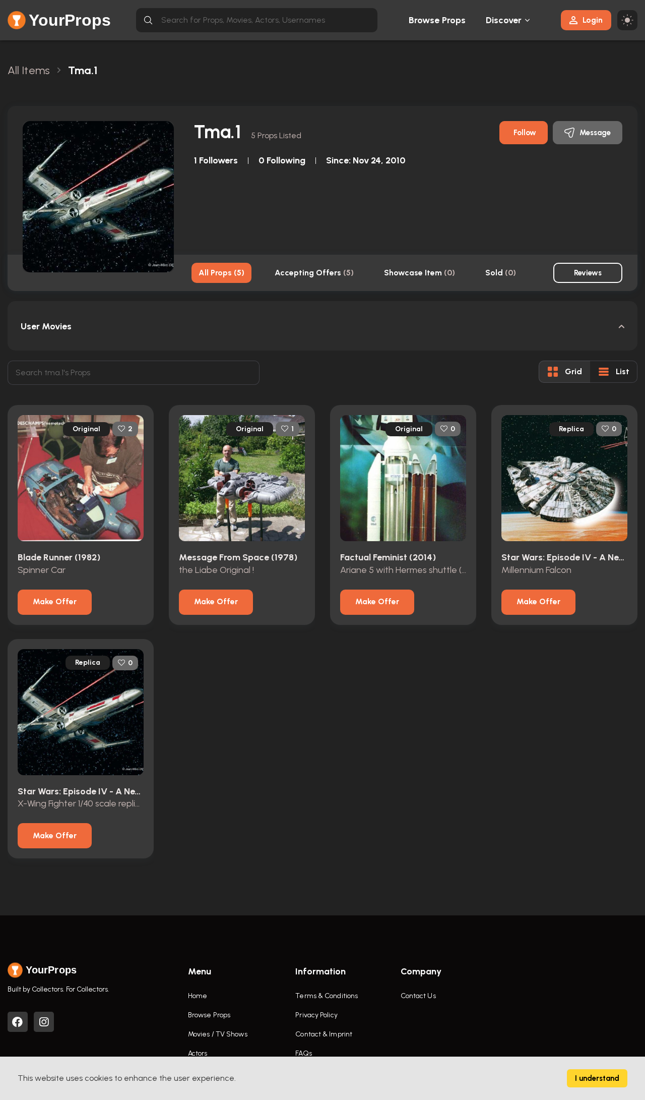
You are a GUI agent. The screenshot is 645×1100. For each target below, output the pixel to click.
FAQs (303, 1053)
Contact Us (418, 996)
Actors (198, 1053)
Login (593, 20)
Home (197, 996)
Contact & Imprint (323, 1034)
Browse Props (437, 20)
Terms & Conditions (326, 996)
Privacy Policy (316, 1015)
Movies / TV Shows (217, 1034)
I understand (597, 1078)
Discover (504, 20)
